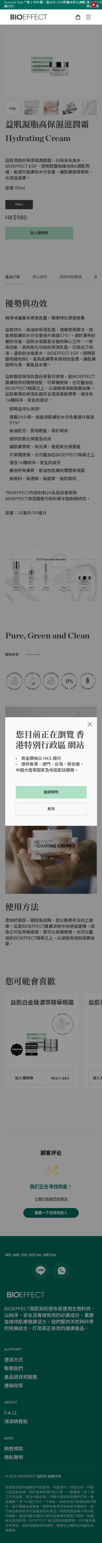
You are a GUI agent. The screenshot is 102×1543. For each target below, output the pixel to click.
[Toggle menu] (88, 17)
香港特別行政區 (93, 5)
